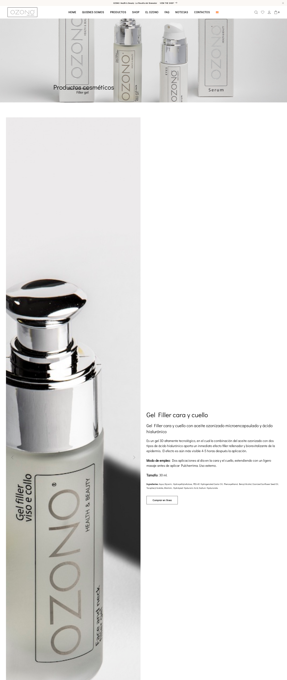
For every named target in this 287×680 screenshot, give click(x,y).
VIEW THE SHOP (167, 3)
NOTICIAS (181, 12)
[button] (12, 457)
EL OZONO (152, 12)
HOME (72, 12)
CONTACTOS (202, 12)
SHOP (135, 12)
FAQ (167, 12)
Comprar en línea (162, 500)
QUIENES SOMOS (93, 12)
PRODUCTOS (118, 12)
